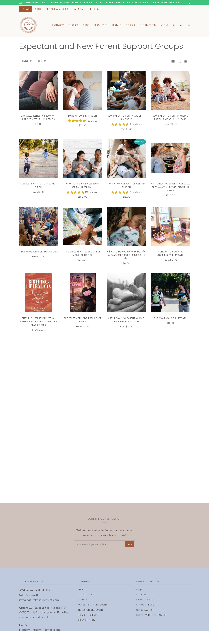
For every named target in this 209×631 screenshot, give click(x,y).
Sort (40, 61)
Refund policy (86, 620)
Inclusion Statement (90, 609)
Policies (141, 594)
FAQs (139, 589)
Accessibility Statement (92, 604)
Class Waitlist (145, 609)
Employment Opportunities (152, 614)
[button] (77, 121)
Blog (81, 589)
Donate (82, 599)
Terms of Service (88, 614)
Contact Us (85, 594)
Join (129, 544)
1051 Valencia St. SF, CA (34, 590)
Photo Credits (145, 604)
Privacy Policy (145, 599)
